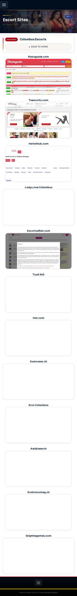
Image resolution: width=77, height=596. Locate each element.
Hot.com (38, 318)
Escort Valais (51, 592)
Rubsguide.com (38, 56)
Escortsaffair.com (38, 230)
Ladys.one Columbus (38, 187)
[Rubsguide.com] (38, 84)
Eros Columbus (38, 405)
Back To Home (39, 46)
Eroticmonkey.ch (39, 492)
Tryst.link (38, 274)
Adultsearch (38, 448)
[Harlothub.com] (38, 171)
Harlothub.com (39, 143)
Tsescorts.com (38, 100)
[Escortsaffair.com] (38, 259)
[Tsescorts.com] (38, 128)
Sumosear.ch (38, 361)
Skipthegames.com (38, 535)
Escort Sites (15, 20)
